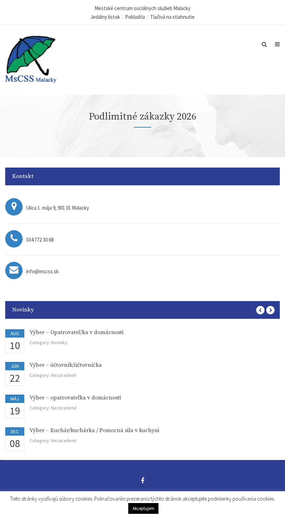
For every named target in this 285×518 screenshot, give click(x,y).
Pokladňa (135, 17)
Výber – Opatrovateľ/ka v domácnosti (76, 332)
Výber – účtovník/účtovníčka (66, 365)
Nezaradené (63, 375)
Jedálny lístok (105, 17)
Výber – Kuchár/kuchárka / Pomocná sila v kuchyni (94, 430)
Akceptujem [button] (143, 508)
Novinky (59, 342)
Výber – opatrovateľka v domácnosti (75, 397)
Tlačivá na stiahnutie (172, 17)
